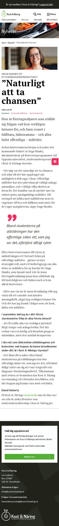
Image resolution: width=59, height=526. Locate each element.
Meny (53, 14)
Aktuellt (38, 19)
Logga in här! (46, 4)
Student (5, 113)
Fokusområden (9, 19)
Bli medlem (52, 19)
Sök (39, 14)
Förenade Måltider (19, 113)
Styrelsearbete (35, 113)
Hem (4, 42)
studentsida (30, 395)
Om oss (25, 19)
